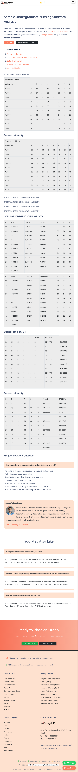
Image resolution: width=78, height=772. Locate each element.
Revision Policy (9, 685)
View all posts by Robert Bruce (17, 525)
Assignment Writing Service (50, 678)
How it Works (48, 643)
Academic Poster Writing (49, 700)
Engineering (8, 750)
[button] (69, 768)
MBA (5, 747)
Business (7, 729)
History (6, 735)
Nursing (7, 722)
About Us (7, 688)
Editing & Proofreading (49, 694)
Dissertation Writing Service (50, 685)
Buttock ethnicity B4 (15, 61)
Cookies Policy (61, 769)
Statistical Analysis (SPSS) (49, 703)
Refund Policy (9, 682)
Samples (7, 697)
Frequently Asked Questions (18, 64)
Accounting (8, 741)
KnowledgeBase (9, 700)
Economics (8, 744)
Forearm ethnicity (14, 54)
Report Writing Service (48, 691)
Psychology (8, 732)
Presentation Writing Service (51, 697)
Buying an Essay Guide (12, 691)
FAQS (6, 703)
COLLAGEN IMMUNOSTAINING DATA (22, 57)
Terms (41, 769)
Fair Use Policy (9, 678)
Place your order (47, 34)
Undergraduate (13, 68)
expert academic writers (60, 31)
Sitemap (7, 706)
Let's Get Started (30, 643)
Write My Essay (46, 682)
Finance (6, 738)
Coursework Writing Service (50, 688)
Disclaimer (50, 769)
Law (5, 726)
